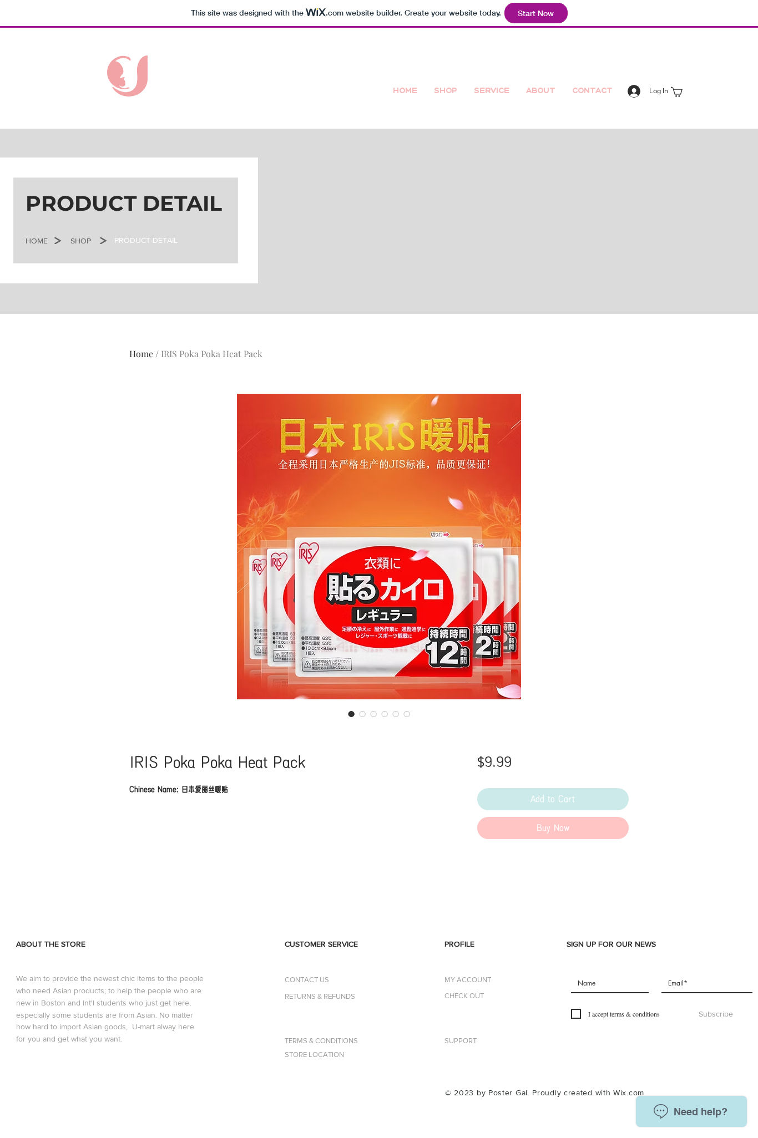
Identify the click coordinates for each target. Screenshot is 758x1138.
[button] (37, 241)
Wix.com (628, 1092)
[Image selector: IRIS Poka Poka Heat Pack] (351, 713)
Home (141, 353)
